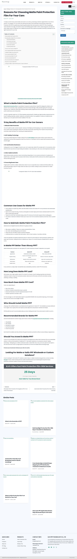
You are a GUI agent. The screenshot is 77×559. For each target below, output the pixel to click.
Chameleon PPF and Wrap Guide (66, 72)
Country (62, 24)
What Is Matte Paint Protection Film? (11, 36)
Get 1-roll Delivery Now (67, 2)
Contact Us (56, 2)
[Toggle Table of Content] (53, 34)
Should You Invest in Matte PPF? (10, 61)
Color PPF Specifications (66, 67)
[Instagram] (54, 547)
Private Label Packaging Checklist (66, 90)
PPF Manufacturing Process (66, 78)
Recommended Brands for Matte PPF (12, 59)
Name (62, 16)
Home (24, 2)
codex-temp (36, 431)
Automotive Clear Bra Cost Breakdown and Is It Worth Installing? (13, 460)
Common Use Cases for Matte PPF (11, 48)
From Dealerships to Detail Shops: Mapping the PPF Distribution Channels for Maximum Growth (42, 464)
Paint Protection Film (22, 539)
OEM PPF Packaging (65, 87)
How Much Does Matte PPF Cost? (11, 56)
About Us (40, 2)
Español (73, 6)
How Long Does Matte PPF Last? (11, 54)
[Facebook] (51, 547)
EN (69, 6)
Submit (63, 35)
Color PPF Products (65, 69)
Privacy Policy (72, 557)
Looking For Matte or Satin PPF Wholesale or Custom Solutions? (16, 63)
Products (4, 541)
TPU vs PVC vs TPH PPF (65, 82)
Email (61, 20)
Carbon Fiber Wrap (21, 546)
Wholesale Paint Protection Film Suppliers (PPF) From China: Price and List (16, 388)
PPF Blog (4, 546)
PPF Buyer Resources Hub (66, 55)
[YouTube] (49, 547)
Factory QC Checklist (65, 80)
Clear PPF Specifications (66, 65)
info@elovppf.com (37, 541)
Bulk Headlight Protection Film (67, 92)
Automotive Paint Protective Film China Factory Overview (44, 388)
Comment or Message (65, 28)
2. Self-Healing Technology (11, 41)
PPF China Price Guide (65, 57)
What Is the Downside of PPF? (13, 421)
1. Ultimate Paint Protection (11, 39)
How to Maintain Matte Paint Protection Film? (13, 50)
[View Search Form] (74, 2)
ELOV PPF (6, 18)
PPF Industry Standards (65, 76)
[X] (56, 547)
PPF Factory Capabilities (66, 59)
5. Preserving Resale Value (11, 46)
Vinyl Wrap (19, 541)
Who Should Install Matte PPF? (10, 57)
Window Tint (20, 543)
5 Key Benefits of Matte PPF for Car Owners (13, 38)
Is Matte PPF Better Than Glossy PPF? (11, 52)
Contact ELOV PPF (64, 94)
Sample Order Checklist (66, 61)
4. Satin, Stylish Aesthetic (11, 44)
